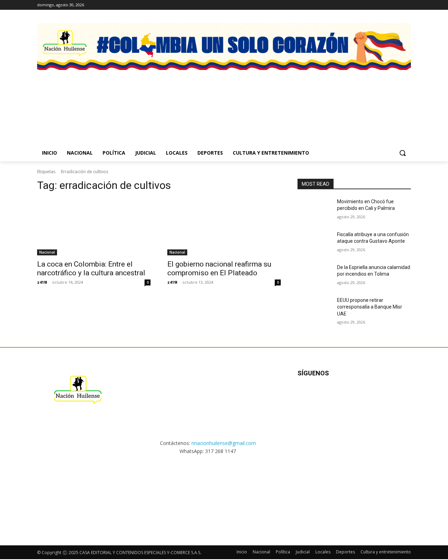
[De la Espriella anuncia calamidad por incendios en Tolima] (314, 276)
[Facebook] (378, 5)
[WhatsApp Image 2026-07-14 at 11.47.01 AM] (78, 100)
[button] (402, 152)
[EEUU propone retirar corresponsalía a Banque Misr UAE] (314, 309)
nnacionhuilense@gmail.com (223, 443)
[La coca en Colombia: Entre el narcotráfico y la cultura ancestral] (93, 227)
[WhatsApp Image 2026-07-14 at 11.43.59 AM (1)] (272, 100)
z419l (42, 282)
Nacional (47, 252)
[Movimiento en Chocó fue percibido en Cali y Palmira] (314, 210)
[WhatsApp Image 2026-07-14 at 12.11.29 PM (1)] (175, 100)
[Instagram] (388, 5)
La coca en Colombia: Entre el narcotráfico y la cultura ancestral (91, 268)
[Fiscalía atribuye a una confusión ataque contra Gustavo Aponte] (314, 243)
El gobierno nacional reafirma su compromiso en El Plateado (219, 268)
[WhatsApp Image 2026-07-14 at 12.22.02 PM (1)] (369, 100)
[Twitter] (407, 5)
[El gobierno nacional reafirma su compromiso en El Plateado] (224, 227)
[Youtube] (373, 396)
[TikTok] (397, 5)
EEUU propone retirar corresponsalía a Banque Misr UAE (369, 307)
